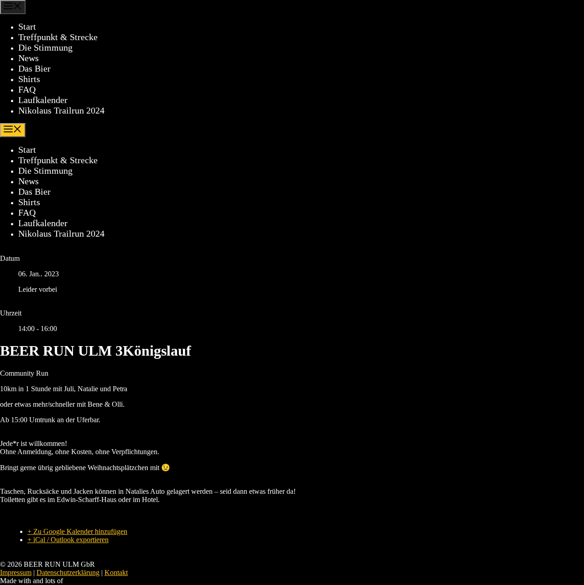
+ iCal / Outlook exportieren (68, 540)
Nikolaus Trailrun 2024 (61, 110)
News (28, 58)
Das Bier (34, 68)
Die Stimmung (45, 47)
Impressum (15, 572)
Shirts (29, 79)
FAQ (27, 89)
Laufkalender (43, 100)
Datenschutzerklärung (67, 572)
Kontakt (116, 572)
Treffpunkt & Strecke (58, 37)
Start (27, 26)
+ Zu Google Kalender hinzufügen (77, 531)
